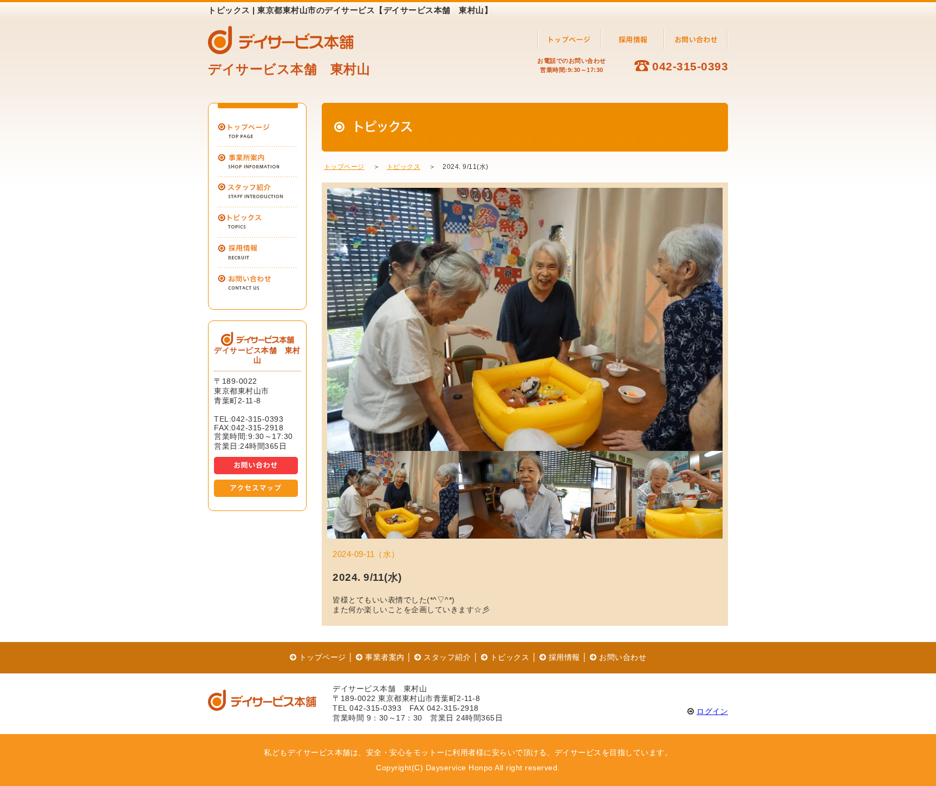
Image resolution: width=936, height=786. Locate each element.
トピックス (404, 167)
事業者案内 (384, 657)
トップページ (344, 167)
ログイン (712, 711)
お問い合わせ (621, 657)
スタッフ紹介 (446, 657)
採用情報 (563, 657)
